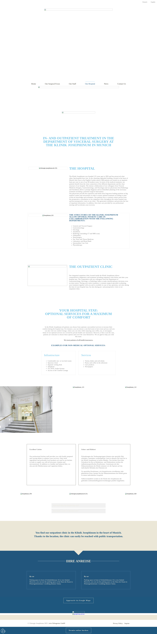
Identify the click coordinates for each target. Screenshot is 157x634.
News (106, 84)
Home (33, 84)
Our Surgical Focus (52, 84)
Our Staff (72, 84)
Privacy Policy (118, 623)
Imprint (126, 623)
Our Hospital (90, 84)
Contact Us (121, 84)
